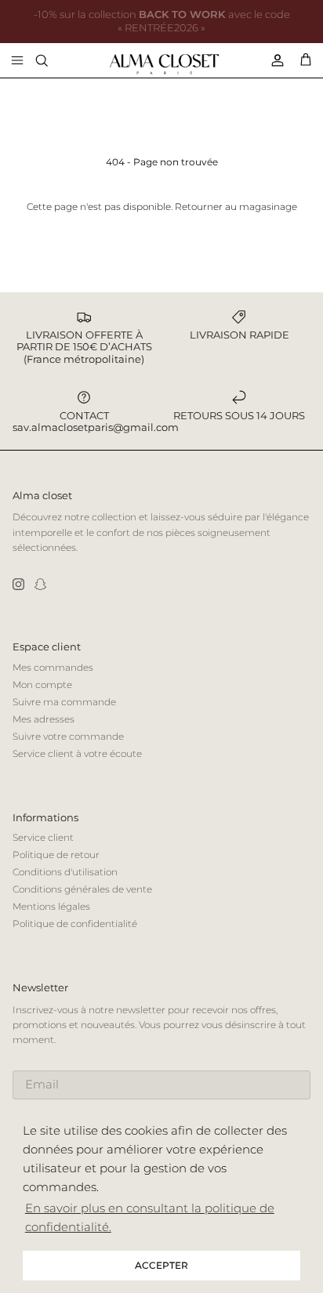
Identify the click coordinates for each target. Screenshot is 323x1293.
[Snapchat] (40, 584)
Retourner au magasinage (236, 206)
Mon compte (42, 684)
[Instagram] (18, 584)
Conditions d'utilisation (65, 872)
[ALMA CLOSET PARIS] (164, 64)
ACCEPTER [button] (161, 1265)
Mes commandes (53, 667)
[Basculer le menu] (17, 60)
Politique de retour (56, 854)
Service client (43, 837)
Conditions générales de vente (82, 889)
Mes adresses (43, 719)
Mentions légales (51, 906)
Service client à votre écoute (77, 753)
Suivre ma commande (64, 702)
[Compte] (271, 60)
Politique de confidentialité (75, 923)
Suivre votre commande (68, 736)
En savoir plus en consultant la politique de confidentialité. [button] (149, 1217)
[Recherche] (51, 60)
